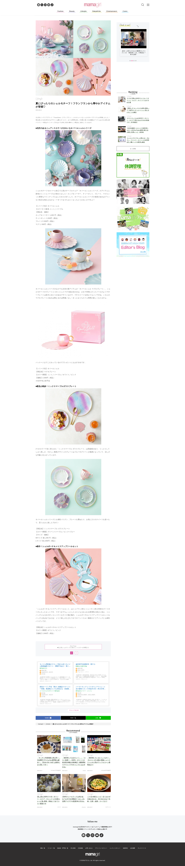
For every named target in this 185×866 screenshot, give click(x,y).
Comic (125, 11)
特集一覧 (42, 848)
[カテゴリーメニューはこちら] (148, 5)
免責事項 (125, 848)
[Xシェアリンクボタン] (88, 835)
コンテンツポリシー (115, 848)
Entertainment (112, 11)
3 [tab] (134, 60)
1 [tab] (130, 60)
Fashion (60, 11)
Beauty (72, 11)
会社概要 (132, 848)
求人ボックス (48, 681)
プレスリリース (142, 848)
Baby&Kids (96, 11)
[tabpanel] (133, 43)
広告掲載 (80, 848)
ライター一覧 (51, 848)
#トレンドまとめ (74, 710)
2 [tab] (132, 60)
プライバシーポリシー (101, 848)
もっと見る (133, 148)
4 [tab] (136, 60)
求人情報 (73, 848)
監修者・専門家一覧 (62, 848)
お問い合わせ (88, 848)
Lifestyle (83, 11)
